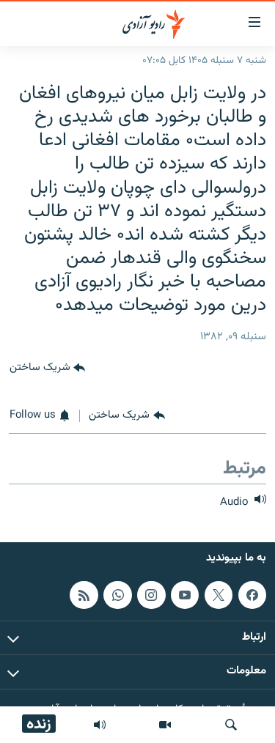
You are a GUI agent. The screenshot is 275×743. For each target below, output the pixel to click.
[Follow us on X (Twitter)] (218, 595)
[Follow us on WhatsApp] (117, 595)
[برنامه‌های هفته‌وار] (100, 724)
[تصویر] (165, 724)
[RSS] (84, 595)
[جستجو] (231, 724)
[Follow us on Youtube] (185, 595)
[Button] (47, 368)
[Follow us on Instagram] (151, 595)
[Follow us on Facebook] (252, 595)
